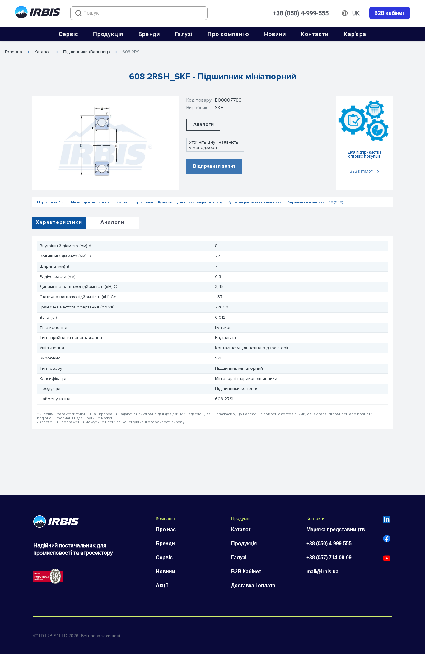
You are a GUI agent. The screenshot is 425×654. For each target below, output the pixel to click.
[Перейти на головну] (37, 13)
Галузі (184, 34)
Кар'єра (355, 34)
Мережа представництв (335, 529)
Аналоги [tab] (112, 222)
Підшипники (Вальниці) (86, 51)
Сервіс (68, 34)
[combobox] (139, 13)
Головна (13, 51)
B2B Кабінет (246, 571)
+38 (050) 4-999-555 (301, 13)
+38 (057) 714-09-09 (329, 557)
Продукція (108, 34)
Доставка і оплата (253, 585)
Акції (162, 585)
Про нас (166, 529)
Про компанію (228, 34)
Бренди (149, 34)
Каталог (43, 51)
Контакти (315, 34)
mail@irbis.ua (322, 571)
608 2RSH (132, 51)
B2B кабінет (389, 13)
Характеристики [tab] (59, 222)
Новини (275, 34)
